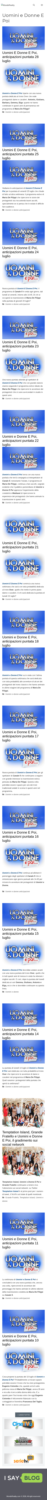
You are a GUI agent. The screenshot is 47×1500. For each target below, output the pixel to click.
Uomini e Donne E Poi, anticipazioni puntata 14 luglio (20, 1034)
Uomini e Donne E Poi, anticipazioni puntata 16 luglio (20, 836)
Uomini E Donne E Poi (12, 383)
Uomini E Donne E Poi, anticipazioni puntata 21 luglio (20, 547)
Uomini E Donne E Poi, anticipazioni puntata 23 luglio (20, 346)
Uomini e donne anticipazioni (17, 112)
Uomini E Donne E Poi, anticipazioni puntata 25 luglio (20, 154)
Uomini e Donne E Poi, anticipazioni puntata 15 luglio (20, 933)
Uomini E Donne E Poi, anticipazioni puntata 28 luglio (20, 57)
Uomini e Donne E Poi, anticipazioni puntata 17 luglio (20, 736)
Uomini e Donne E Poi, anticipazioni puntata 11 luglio (20, 1243)
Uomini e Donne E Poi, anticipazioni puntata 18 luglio (20, 641)
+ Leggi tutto (23, 1415)
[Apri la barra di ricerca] (34, 5)
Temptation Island (27, 1197)
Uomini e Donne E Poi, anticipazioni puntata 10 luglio (20, 1340)
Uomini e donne (12, 992)
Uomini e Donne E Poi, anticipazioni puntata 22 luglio (20, 441)
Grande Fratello (12, 1197)
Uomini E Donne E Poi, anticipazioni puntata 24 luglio (20, 252)
